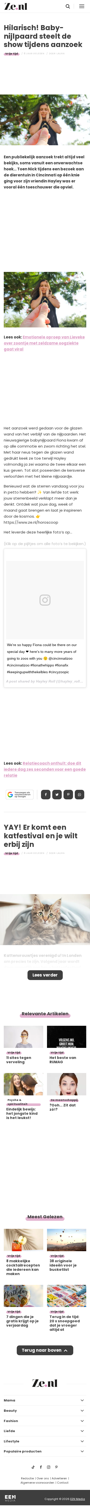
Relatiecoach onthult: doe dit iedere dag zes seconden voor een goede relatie (45, 769)
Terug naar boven (42, 1350)
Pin (68, 794)
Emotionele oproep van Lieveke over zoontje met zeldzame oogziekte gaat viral (44, 343)
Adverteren (59, 1478)
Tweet (57, 794)
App (79, 794)
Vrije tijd (11, 54)
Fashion (11, 1421)
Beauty (10, 1410)
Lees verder (45, 975)
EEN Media (77, 1499)
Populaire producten (23, 1451)
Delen (45, 794)
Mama (9, 1400)
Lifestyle (11, 1441)
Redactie (27, 1478)
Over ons (42, 1478)
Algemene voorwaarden (37, 1483)
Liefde (9, 1431)
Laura (60, 53)
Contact (62, 1483)
